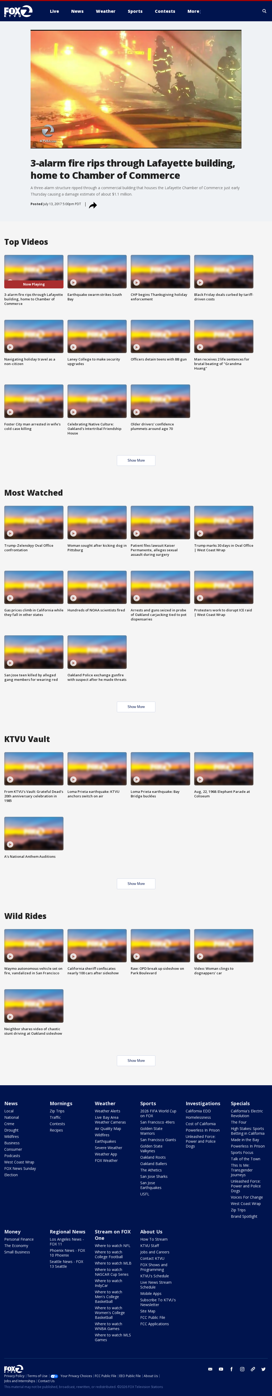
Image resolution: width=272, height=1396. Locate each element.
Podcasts (12, 1155)
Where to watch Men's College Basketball (108, 1296)
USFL (144, 1193)
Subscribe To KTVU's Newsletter (158, 1302)
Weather (105, 1103)
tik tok (253, 1369)
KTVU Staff (149, 1245)
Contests (57, 1123)
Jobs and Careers (154, 1251)
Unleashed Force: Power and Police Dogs (201, 1141)
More (193, 11)
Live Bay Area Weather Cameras (110, 1120)
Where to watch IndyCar (108, 1283)
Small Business (17, 1251)
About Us (151, 1231)
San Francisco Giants (158, 1139)
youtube (221, 1369)
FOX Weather (106, 1160)
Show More (136, 460)
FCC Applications (154, 1323)
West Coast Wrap (19, 1162)
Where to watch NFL (112, 1245)
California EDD (198, 1110)
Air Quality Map (108, 1128)
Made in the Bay (245, 1139)
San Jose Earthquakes (151, 1185)
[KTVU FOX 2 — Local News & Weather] (21, 11)
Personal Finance (19, 1239)
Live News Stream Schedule (156, 1285)
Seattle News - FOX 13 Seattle (66, 1264)
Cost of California (201, 1123)
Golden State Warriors (151, 1131)
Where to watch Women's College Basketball (110, 1312)
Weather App (106, 1154)
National (11, 1117)
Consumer (13, 1149)
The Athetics (151, 1170)
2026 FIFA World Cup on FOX (158, 1113)
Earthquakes (105, 1141)
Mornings (61, 1103)
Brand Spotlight (244, 1216)
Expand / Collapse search (264, 11)
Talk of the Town (245, 1158)
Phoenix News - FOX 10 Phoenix (67, 1253)
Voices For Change (247, 1197)
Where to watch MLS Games (113, 1337)
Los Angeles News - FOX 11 (67, 1241)
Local (9, 1110)
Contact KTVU (152, 1258)
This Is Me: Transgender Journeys (242, 1170)
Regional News (67, 1231)
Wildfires (11, 1136)
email (210, 1369)
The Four (238, 1122)
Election (11, 1174)
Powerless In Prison (203, 1130)
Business (12, 1142)
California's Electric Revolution (247, 1113)
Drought (11, 1130)
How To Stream (154, 1239)
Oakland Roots (153, 1157)
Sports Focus (242, 1152)
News (11, 1103)
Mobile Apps (151, 1293)
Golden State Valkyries (151, 1148)
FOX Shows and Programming (153, 1267)
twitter (263, 1369)
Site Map (147, 1311)
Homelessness (198, 1117)
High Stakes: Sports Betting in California (248, 1131)
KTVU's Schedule (154, 1275)
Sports (148, 1103)
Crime (9, 1123)
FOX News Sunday (20, 1168)
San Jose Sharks (154, 1176)
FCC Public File (152, 1317)
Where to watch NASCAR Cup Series (112, 1272)
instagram (242, 1369)
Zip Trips (57, 1110)
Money (12, 1231)
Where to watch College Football (109, 1254)
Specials (240, 1103)
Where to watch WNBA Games (108, 1326)
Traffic (55, 1117)
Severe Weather (108, 1147)
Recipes (56, 1130)
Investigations (203, 1103)
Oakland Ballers (153, 1163)
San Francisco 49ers (157, 1122)
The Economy (16, 1245)
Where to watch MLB (113, 1263)
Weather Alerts (107, 1110)
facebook (231, 1369)
